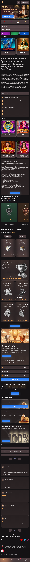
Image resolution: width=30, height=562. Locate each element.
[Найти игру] (2, 26)
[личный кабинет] (18, 2)
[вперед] (19, 459)
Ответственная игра (6, 536)
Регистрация (25, 2)
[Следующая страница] (19, 530)
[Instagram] (28, 540)
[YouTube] (21, 540)
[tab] (4, 22)
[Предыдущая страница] (10, 530)
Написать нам (4, 534)
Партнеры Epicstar (16, 536)
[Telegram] (25, 540)
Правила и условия (12, 534)
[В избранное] (14, 40)
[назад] (10, 459)
